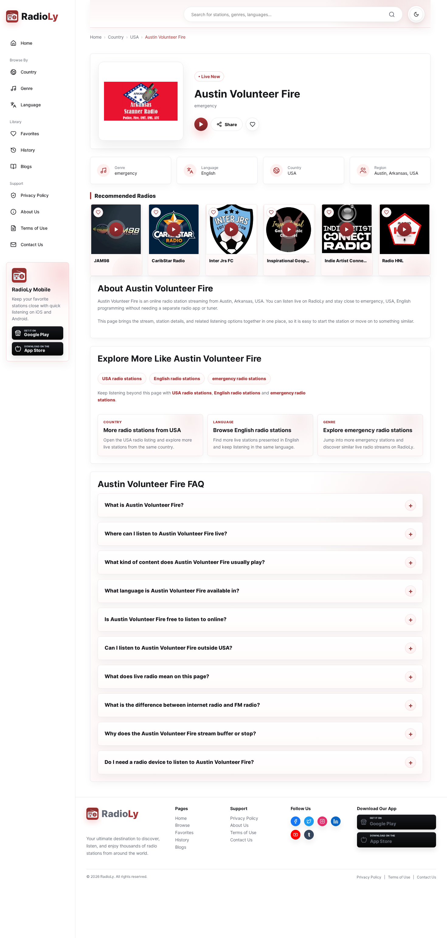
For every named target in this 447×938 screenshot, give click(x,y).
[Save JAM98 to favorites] (98, 212)
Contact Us (241, 839)
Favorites (184, 832)
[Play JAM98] (116, 229)
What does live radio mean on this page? (157, 676)
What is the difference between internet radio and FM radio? (182, 705)
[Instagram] (322, 821)
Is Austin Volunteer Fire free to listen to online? (166, 619)
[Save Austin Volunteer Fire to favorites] (252, 124)
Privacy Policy (244, 818)
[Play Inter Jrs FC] (231, 229)
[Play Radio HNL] (404, 229)
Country (116, 37)
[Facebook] (295, 821)
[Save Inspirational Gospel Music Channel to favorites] (271, 212)
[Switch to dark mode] (416, 14)
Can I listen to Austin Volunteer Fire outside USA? (168, 648)
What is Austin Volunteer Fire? (144, 505)
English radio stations (177, 378)
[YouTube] (295, 835)
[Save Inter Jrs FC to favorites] (213, 212)
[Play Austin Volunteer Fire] (201, 124)
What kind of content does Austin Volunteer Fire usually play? (185, 562)
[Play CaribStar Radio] (174, 229)
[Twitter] (309, 821)
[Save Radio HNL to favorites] (386, 212)
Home (96, 37)
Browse (182, 825)
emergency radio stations (239, 378)
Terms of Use (243, 832)
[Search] (391, 14)
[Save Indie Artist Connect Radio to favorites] (329, 212)
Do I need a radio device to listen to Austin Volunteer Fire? (179, 762)
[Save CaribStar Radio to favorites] (156, 212)
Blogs (180, 847)
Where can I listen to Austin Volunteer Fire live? (166, 534)
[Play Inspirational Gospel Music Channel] (289, 229)
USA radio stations (122, 378)
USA (134, 37)
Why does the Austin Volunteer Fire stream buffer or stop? (180, 733)
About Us (239, 825)
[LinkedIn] (336, 821)
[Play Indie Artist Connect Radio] (347, 229)
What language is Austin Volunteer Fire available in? (172, 591)
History (182, 839)
